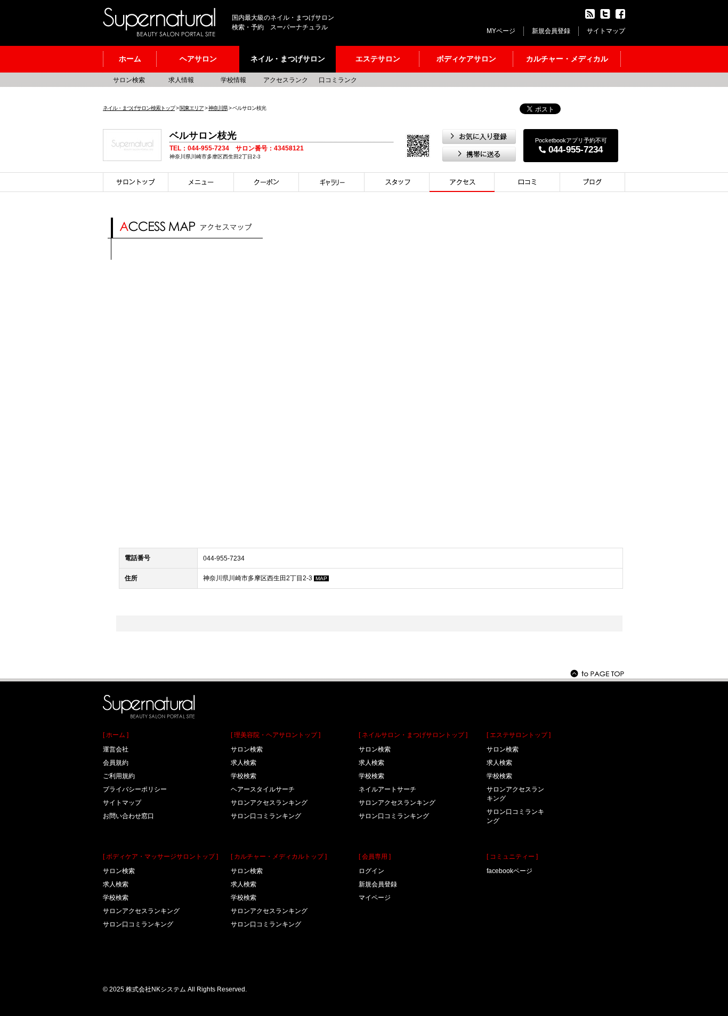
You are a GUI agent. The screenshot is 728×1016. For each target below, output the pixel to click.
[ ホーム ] (115, 735)
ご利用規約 (119, 776)
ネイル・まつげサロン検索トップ (139, 108)
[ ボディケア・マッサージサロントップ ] (160, 856)
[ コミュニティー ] (512, 856)
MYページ (501, 31)
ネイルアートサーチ (387, 789)
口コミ (527, 182)
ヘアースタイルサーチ (263, 789)
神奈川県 (218, 108)
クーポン (266, 182)
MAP (321, 578)
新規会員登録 (551, 31)
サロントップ (135, 182)
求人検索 (115, 884)
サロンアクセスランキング (141, 911)
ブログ (592, 182)
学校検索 (115, 897)
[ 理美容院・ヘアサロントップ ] (275, 735)
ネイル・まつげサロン (287, 58)
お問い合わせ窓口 (128, 816)
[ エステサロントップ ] (519, 735)
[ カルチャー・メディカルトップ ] (279, 856)
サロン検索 (129, 80)
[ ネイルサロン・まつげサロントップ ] (413, 735)
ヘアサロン (198, 58)
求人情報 (181, 80)
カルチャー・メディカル (567, 58)
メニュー (201, 182)
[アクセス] (462, 182)
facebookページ (509, 871)
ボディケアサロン (466, 58)
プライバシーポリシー (135, 789)
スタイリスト (397, 182)
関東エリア (192, 108)
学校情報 (233, 80)
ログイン (371, 871)
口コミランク (338, 80)
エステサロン (377, 58)
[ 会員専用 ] (375, 856)
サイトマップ (606, 31)
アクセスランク (285, 80)
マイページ (375, 897)
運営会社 (115, 749)
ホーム (130, 58)
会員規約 (115, 762)
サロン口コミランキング (138, 924)
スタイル (332, 182)
